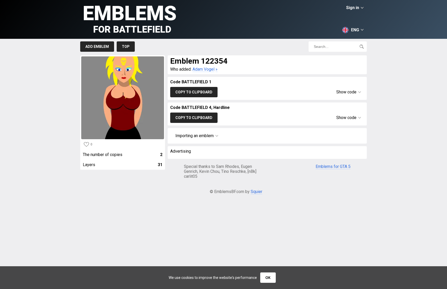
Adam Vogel (203, 69)
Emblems (130, 18)
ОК (268, 278)
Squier (256, 191)
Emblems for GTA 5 (333, 166)
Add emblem (97, 47)
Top (126, 47)
